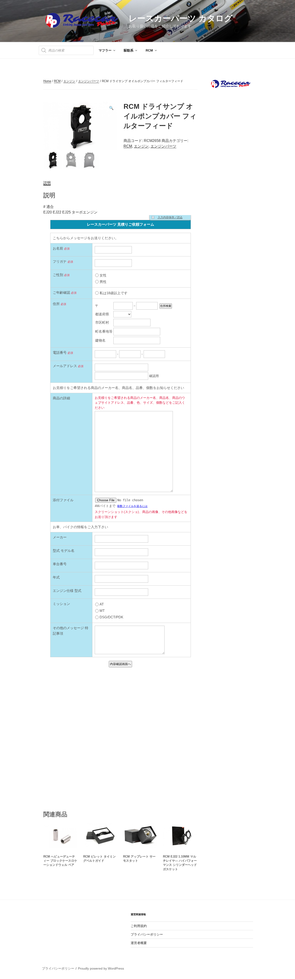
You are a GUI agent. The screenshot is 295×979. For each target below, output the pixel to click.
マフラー (105, 50)
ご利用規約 (139, 926)
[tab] (47, 183)
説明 (47, 183)
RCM (149, 50)
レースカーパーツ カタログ (181, 18)
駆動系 (128, 50)
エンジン (69, 81)
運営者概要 (139, 943)
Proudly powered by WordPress (101, 968)
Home (47, 81)
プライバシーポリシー (147, 934)
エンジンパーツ (88, 81)
